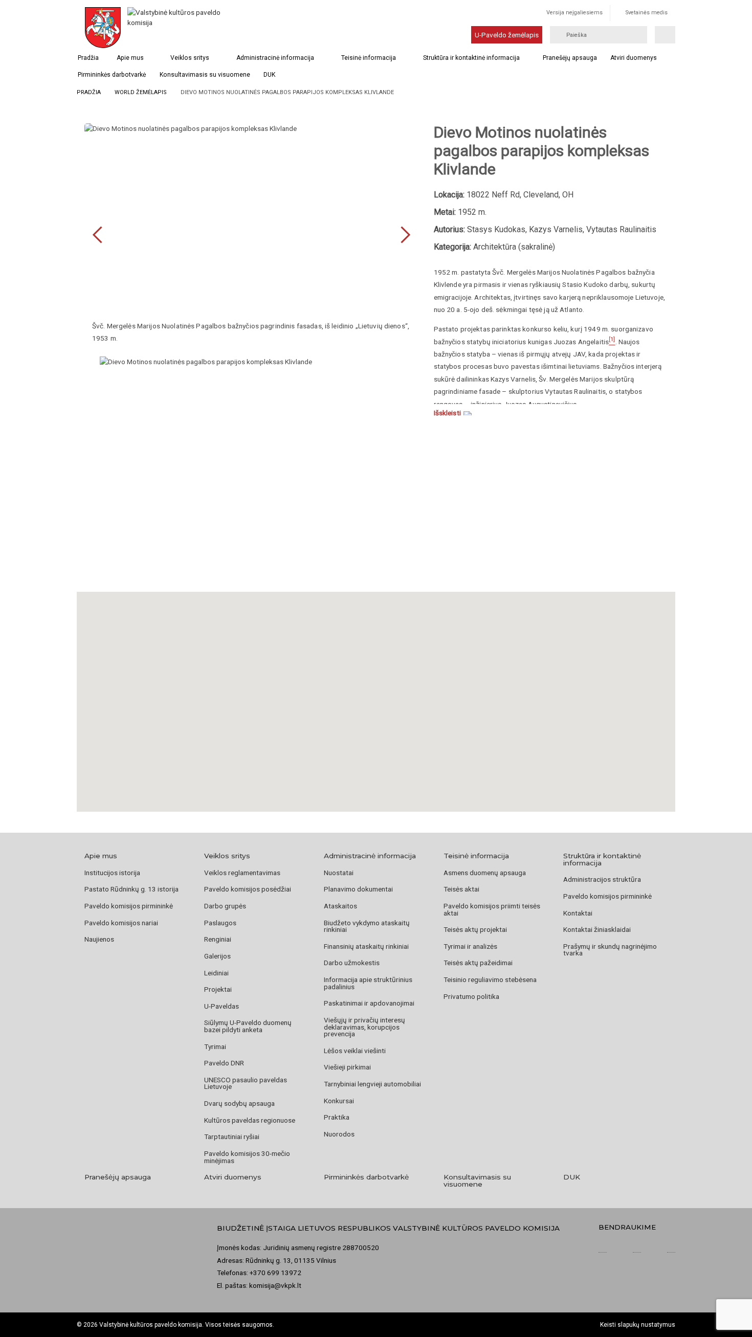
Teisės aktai (461, 889)
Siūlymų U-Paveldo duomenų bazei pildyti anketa (248, 1026)
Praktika (336, 1117)
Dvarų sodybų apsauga (239, 1103)
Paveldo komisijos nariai (121, 923)
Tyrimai (215, 1046)
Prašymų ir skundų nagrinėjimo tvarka (610, 949)
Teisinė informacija (368, 57)
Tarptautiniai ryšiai (231, 1136)
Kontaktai (577, 913)
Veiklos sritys (189, 57)
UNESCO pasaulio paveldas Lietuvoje (245, 1083)
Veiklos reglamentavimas (242, 872)
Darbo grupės (225, 906)
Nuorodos (339, 1134)
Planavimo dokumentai (358, 889)
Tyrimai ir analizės (470, 946)
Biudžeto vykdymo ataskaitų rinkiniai (367, 926)
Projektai (218, 989)
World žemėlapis (141, 92)
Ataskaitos (340, 906)
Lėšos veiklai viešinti (355, 1050)
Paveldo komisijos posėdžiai (247, 889)
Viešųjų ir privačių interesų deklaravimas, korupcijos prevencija (364, 1027)
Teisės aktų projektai (475, 929)
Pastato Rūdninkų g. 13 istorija (131, 889)
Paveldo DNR (224, 1063)
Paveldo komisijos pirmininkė (128, 906)
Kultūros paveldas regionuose (249, 1120)
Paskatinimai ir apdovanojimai (369, 1003)
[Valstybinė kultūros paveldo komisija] (175, 27)
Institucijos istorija (112, 872)
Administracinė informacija (275, 57)
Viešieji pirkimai (347, 1067)
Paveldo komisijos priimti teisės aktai (492, 909)
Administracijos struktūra (602, 879)
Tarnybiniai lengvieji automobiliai (372, 1084)
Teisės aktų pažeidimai (478, 963)
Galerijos (217, 956)
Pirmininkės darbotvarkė (112, 74)
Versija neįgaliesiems (574, 12)
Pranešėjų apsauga (570, 57)
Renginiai (217, 939)
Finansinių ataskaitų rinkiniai (366, 946)
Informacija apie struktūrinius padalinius (368, 983)
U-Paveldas (221, 1006)
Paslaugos (220, 923)
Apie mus (130, 57)
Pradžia (88, 57)
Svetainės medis (647, 12)
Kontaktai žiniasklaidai (597, 929)
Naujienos (99, 939)
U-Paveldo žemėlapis (507, 35)
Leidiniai (216, 973)
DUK (269, 74)
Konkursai (339, 1101)
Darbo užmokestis (352, 963)
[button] (376, 689)
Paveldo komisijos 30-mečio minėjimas (247, 1157)
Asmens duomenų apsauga (485, 872)
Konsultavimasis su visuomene (205, 74)
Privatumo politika (471, 996)
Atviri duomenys (633, 57)
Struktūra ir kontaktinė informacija (471, 57)
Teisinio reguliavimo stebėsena (490, 979)
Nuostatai (338, 872)
